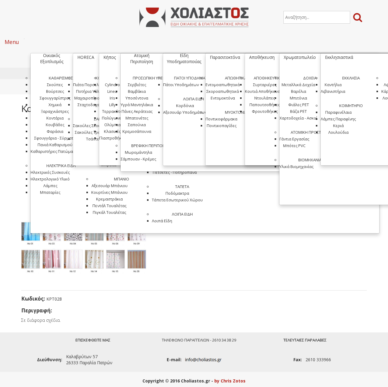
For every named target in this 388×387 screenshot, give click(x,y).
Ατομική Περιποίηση (141, 58)
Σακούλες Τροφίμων (93, 132)
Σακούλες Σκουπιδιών (93, 125)
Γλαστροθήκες (112, 138)
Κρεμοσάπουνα (136, 131)
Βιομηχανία (310, 160)
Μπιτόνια (298, 98)
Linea (112, 91)
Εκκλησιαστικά (339, 57)
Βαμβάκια (137, 91)
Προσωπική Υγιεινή (151, 78)
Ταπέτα (182, 186)
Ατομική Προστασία (310, 132)
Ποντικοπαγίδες (221, 125)
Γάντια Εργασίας (294, 139)
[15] (116, 262)
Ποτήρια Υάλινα (90, 91)
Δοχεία (310, 78)
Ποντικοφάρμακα (221, 119)
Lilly (112, 104)
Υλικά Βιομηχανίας (296, 166)
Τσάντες (93, 139)
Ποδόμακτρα (177, 193)
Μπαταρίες (50, 192)
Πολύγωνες (112, 118)
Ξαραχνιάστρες (55, 111)
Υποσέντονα (136, 98)
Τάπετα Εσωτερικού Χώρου (177, 200)
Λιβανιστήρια (333, 91)
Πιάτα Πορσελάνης (90, 84)
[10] (31, 262)
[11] (53, 262)
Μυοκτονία (236, 112)
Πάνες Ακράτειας (137, 111)
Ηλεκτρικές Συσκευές (50, 172)
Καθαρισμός (61, 78)
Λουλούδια (338, 132)
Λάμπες (50, 185)
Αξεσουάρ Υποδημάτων (185, 112)
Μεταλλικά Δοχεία (298, 84)
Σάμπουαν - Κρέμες (138, 159)
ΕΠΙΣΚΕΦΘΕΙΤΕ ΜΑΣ (92, 340)
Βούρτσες (55, 91)
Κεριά (338, 125)
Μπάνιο (121, 179)
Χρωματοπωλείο (300, 57)
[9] (138, 234)
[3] (53, 234)
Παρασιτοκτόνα (225, 57)
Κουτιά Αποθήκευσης (264, 91)
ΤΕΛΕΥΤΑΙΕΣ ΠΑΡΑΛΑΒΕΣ (304, 340)
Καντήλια (333, 84)
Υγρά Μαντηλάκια (137, 104)
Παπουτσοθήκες (264, 104)
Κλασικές (112, 131)
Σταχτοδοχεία (90, 104)
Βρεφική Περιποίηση (151, 145)
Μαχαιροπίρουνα (90, 98)
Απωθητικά (236, 78)
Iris (112, 98)
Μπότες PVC (294, 145)
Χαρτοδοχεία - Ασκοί (298, 118)
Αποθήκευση (262, 57)
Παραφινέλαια (338, 112)
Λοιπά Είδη (182, 214)
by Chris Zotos (230, 381)
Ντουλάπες (264, 98)
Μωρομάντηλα (138, 152)
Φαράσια (55, 131)
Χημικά (55, 104)
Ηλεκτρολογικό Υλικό (50, 179)
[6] (116, 234)
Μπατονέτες (136, 118)
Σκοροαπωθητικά (222, 91)
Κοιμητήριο (351, 105)
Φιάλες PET (298, 104)
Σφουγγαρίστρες (55, 98)
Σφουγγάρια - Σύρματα (55, 138)
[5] (95, 234)
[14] (95, 262)
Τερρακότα (112, 111)
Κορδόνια (185, 105)
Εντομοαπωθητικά (223, 84)
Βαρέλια (298, 91)
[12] (74, 262)
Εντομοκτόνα (223, 98)
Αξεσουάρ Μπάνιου (110, 185)
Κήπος (109, 57)
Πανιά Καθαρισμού (55, 144)
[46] (74, 234)
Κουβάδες (55, 124)
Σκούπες (55, 84)
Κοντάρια (55, 118)
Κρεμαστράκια (109, 199)
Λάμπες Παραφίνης (338, 119)
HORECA (85, 57)
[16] (31, 234)
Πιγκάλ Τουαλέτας (109, 212)
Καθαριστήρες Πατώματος (55, 151)
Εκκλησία (351, 78)
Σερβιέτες (137, 84)
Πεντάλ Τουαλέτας (109, 205)
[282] (138, 262)
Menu (12, 41)
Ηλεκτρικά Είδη (61, 165)
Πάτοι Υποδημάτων (193, 78)
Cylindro (112, 84)
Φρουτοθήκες (265, 111)
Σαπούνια (137, 124)
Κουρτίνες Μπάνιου (109, 192)
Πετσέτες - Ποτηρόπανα (175, 172)
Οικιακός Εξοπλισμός (51, 58)
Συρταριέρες (264, 84)
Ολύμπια (112, 124)
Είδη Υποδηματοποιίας (184, 58)
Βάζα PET (298, 111)
